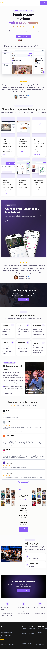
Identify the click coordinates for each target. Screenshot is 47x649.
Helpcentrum (32, 555)
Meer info (5, 154)
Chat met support (33, 563)
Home (12, 2)
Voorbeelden (30, 2)
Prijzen (23, 2)
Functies (17, 2)
